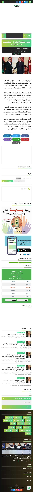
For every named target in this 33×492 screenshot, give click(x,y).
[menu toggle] (30, 2)
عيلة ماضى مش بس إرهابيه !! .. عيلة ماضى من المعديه (14, 345)
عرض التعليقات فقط (19, 181)
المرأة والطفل (7, 420)
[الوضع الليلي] (29, 488)
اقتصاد (27, 420)
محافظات (7, 430)
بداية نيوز (11, 487)
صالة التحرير (25, 13)
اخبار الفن (8, 417)
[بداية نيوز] (16, 6)
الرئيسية (26, 36)
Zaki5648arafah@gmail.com (25, 461)
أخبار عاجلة (26, 417)
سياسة (11, 427)
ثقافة (12, 424)
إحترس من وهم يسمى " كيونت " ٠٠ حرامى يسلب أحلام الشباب (14, 381)
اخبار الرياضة (17, 417)
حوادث (18, 427)
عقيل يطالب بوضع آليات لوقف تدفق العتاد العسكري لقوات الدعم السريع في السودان (16, 457)
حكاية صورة (26, 427)
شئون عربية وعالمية (15, 51)
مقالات (27, 434)
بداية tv (27, 424)
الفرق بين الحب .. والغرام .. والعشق (16, 334)
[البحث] (3, 2)
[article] (16, 151)
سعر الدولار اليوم (20, 263)
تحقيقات (19, 424)
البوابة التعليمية (18, 420)
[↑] (16, 485)
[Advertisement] (16, 23)
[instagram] (19, 490)
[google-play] (27, 2)
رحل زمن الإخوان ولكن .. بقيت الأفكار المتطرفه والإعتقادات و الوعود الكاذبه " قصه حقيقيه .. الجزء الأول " (13, 369)
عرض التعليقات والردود (7, 181)
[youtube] (22, 2)
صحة (15, 430)
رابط (28, 477)
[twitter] (20, 2)
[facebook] (17, 2)
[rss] (21, 490)
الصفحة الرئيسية (25, 51)
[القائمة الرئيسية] (4, 35)
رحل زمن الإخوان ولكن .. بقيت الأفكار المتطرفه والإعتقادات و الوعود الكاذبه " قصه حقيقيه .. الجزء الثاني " (13, 356)
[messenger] (25, 2)
